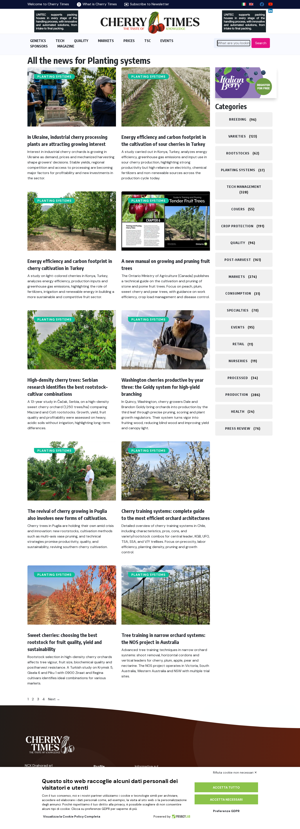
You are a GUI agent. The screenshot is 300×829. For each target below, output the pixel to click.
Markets (237, 277)
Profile (99, 766)
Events (238, 327)
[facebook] (260, 3)
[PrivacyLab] (180, 816)
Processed (238, 378)
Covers (238, 209)
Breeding (237, 119)
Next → (54, 699)
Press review (237, 428)
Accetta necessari (226, 799)
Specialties (238, 310)
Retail (238, 344)
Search (260, 43)
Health (237, 411)
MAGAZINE (65, 46)
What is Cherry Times (99, 4)
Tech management (244, 187)
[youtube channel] (269, 3)
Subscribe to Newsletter (149, 4)
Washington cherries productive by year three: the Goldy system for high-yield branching (162, 387)
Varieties (237, 136)
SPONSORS (39, 46)
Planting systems (54, 77)
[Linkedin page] (269, 9)
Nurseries (238, 361)
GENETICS (38, 41)
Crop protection (237, 226)
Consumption (238, 293)
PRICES (129, 41)
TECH (60, 41)
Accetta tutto (226, 787)
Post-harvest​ (237, 260)
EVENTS (166, 41)
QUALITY (81, 41)
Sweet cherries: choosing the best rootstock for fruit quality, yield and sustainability (64, 642)
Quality (237, 243)
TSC (147, 41)
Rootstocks (237, 153)
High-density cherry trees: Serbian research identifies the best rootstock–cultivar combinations (67, 387)
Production (236, 395)
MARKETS (106, 41)
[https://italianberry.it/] (246, 82)
